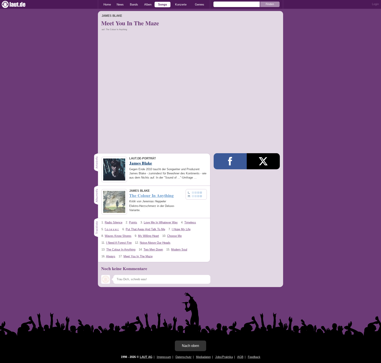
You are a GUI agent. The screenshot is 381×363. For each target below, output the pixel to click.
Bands (134, 4)
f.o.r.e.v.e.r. (112, 229)
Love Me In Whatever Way (161, 222)
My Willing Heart (148, 236)
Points (133, 222)
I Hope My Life (181, 229)
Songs (162, 4)
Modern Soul (179, 249)
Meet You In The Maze (138, 256)
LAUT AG (146, 357)
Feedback (254, 357)
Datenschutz (184, 357)
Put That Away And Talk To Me (145, 229)
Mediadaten (203, 357)
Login (375, 4)
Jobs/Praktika (224, 357)
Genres (199, 4)
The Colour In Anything (120, 249)
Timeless (190, 222)
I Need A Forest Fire (119, 242)
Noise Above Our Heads (155, 242)
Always (110, 256)
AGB (240, 357)
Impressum (164, 357)
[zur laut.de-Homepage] (17, 4)
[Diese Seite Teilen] (230, 161)
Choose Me (174, 236)
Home (107, 4)
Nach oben (190, 346)
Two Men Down (153, 249)
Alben (147, 4)
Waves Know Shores (118, 236)
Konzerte (181, 4)
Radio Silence (113, 222)
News (120, 4)
